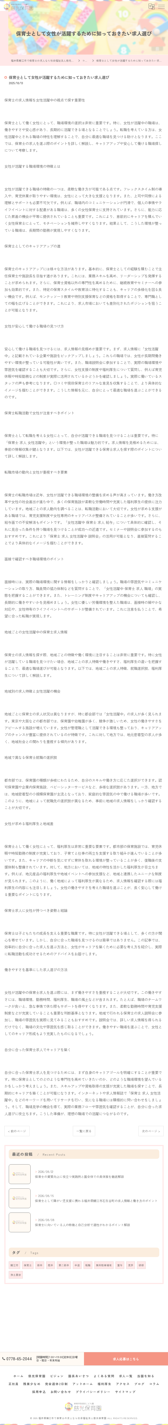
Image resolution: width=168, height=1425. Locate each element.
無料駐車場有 (104, 1265)
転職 (88, 1265)
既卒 (50, 1265)
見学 (130, 1265)
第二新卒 (64, 1265)
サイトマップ (125, 1391)
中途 (77, 1265)
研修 (141, 1265)
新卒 (39, 1265)
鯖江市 (14, 1265)
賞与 (119, 1265)
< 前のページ (17, 1131)
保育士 (28, 1265)
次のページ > (151, 1131)
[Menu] (161, 6)
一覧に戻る (84, 1131)
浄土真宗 (15, 1275)
